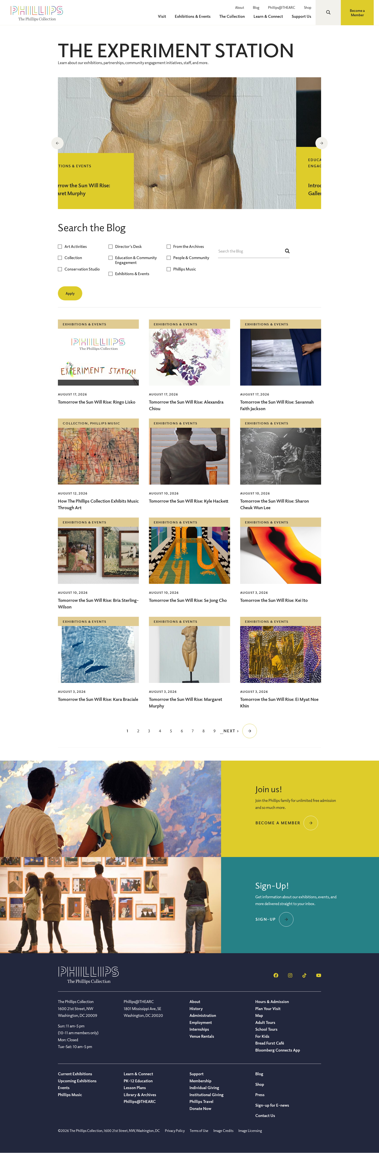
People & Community (191, 257)
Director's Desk (128, 246)
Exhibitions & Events (132, 273)
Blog (256, 7)
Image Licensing (250, 1130)
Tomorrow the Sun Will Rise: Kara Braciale (98, 699)
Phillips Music (184, 269)
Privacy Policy (175, 1130)
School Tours (266, 1029)
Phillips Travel (201, 1101)
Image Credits (223, 1130)
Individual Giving (204, 1087)
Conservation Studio (82, 269)
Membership (200, 1080)
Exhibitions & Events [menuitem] (193, 16)
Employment (201, 1022)
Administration (203, 1015)
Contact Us (265, 1115)
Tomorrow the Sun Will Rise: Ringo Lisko (96, 402)
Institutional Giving (206, 1094)
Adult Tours (265, 1022)
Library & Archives (140, 1094)
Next (321, 143)
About (239, 7)
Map (259, 1015)
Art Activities (75, 246)
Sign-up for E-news (272, 1105)
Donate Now (200, 1108)
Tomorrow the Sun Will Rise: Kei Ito (274, 600)
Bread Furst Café (269, 1043)
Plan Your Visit (268, 1008)
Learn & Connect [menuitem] (268, 16)
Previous (57, 143)
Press (260, 1094)
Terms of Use (199, 1130)
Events (64, 1087)
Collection (73, 257)
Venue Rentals (202, 1036)
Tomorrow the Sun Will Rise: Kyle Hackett (188, 501)
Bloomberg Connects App (277, 1050)
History (196, 1008)
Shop (307, 7)
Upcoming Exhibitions (77, 1080)
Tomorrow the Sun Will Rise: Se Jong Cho (188, 600)
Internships (199, 1029)
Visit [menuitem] (162, 16)
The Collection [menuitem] (232, 16)
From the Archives (188, 246)
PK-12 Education (138, 1080)
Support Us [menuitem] (301, 16)
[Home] (88, 982)
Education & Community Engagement (136, 260)
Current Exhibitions (75, 1073)
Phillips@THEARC (281, 7)
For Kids (262, 1036)
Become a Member (357, 12)
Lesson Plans (135, 1087)
